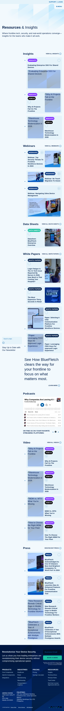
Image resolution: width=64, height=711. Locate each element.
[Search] (4, 342)
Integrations (5, 677)
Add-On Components (8, 675)
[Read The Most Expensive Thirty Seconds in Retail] (29, 292)
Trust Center (51, 680)
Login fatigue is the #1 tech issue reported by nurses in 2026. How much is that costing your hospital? (35, 275)
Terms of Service (21, 707)
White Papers (35, 260)
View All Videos (53, 442)
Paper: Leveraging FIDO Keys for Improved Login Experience (52, 347)
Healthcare (20, 672)
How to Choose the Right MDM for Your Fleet (52, 537)
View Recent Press (51, 548)
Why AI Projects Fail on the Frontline (34, 109)
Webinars (33, 152)
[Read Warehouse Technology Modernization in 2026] (46, 125)
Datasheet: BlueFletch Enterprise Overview (32, 242)
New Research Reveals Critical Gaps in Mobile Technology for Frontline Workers (52, 610)
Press (48, 555)
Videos (32, 98)
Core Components (7, 672)
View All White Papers (50, 254)
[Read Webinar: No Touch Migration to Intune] (59, 173)
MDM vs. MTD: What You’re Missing (50, 513)
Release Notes (52, 677)
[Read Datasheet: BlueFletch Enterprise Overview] (29, 233)
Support (52, 2)
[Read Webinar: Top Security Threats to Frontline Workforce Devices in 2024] (41, 152)
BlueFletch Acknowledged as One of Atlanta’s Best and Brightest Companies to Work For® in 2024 (52, 565)
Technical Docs (52, 675)
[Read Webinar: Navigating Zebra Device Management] (59, 188)
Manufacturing (21, 677)
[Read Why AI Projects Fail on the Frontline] (29, 101)
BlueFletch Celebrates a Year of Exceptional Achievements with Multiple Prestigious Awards (52, 633)
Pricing (35, 672)
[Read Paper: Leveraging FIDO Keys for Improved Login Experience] (46, 339)
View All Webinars (52, 146)
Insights (32, 60)
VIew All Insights (52, 54)
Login (60, 2)
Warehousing (21, 680)
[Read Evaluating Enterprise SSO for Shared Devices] (59, 60)
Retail (19, 675)
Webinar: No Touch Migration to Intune (52, 180)
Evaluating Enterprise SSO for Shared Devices (43, 66)
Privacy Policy (13, 707)
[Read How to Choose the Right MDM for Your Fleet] (46, 530)
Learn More (53, 385)
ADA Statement (30, 707)
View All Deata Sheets (50, 224)
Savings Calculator (38, 675)
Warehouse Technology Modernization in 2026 (51, 134)
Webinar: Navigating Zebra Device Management (41, 195)
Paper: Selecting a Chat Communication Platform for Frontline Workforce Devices (52, 323)
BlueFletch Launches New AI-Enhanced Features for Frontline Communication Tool (52, 588)
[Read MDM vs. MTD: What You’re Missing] (46, 506)
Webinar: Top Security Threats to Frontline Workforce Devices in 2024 (35, 162)
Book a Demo (52, 657)
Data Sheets (34, 230)
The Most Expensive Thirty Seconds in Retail (35, 299)
